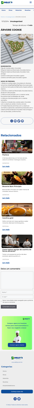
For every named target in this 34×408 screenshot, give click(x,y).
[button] (11, 121)
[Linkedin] (19, 398)
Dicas (10, 10)
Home (4, 10)
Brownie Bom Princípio (11, 186)
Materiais (18, 10)
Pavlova (5, 155)
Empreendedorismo (9, 385)
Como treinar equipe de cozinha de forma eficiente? (16, 250)
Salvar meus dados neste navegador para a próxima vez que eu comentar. (18, 301)
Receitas (28, 10)
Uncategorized (10, 17)
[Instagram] (15, 398)
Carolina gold (7, 218)
